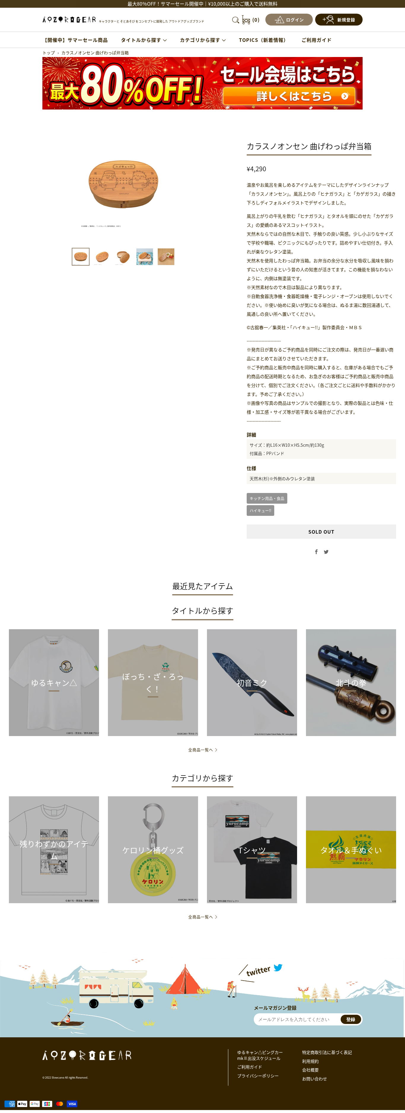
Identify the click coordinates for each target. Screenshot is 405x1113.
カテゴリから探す (200, 39)
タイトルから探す (141, 39)
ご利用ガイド (317, 39)
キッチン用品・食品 (267, 498)
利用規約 (310, 1061)
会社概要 (310, 1070)
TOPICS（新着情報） (263, 39)
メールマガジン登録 (275, 1007)
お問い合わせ (314, 1079)
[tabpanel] (123, 184)
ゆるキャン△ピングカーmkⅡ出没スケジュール (260, 1055)
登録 (350, 1019)
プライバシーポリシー (258, 1076)
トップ (48, 53)
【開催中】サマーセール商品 (75, 39)
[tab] (81, 257)
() (256, 19)
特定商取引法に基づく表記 (327, 1052)
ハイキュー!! (260, 510)
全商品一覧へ (200, 749)
